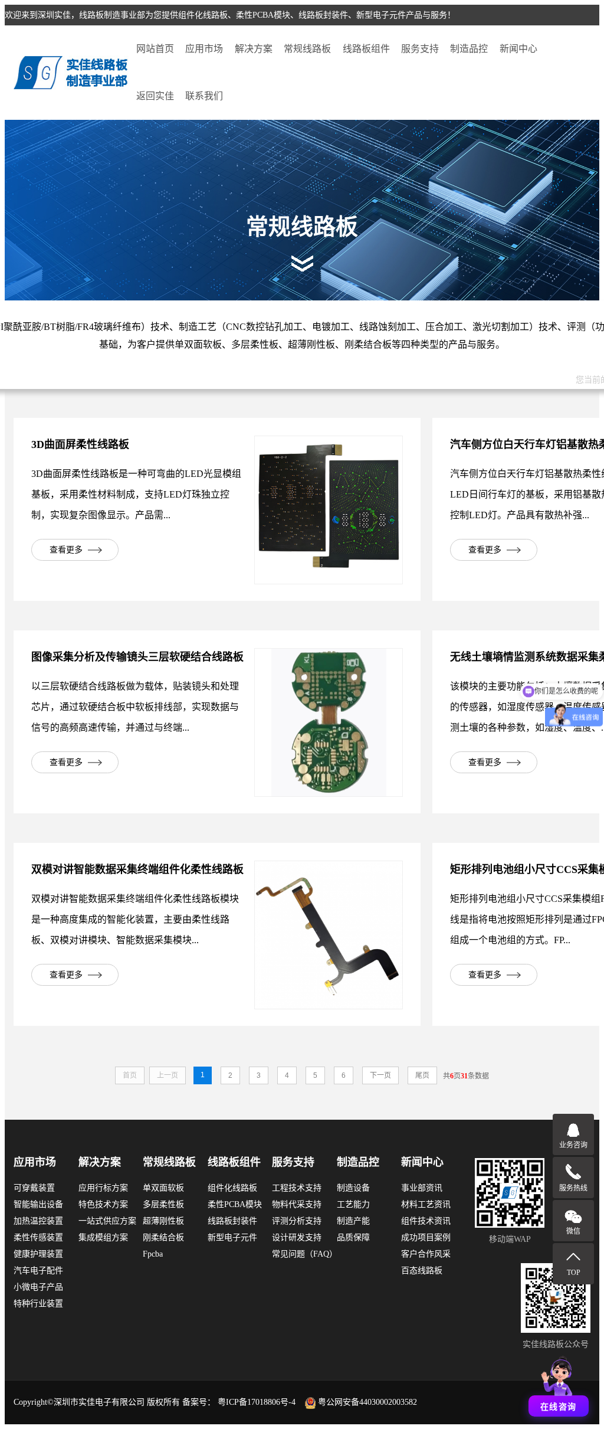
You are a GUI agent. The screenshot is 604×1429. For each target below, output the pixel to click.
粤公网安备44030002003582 (367, 1402)
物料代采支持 (296, 1204)
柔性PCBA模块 (235, 1204)
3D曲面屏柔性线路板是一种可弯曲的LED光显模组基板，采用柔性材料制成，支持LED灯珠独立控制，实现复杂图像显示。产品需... (136, 494)
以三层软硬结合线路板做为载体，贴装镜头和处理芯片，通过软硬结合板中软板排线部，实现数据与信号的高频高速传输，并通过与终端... (135, 707)
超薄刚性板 (163, 1221)
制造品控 (469, 49)
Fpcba (153, 1254)
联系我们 (204, 96)
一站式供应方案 (107, 1221)
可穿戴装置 (34, 1187)
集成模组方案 (103, 1237)
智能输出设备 (38, 1204)
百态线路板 (421, 1270)
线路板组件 (366, 49)
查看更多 (66, 549)
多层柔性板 (163, 1204)
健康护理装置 (38, 1254)
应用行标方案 (103, 1187)
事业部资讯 (421, 1187)
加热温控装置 (38, 1221)
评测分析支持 (296, 1221)
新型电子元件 (232, 1237)
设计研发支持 (296, 1237)
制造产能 (353, 1221)
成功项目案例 (426, 1237)
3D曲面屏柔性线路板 (80, 444)
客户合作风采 (426, 1254)
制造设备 (353, 1187)
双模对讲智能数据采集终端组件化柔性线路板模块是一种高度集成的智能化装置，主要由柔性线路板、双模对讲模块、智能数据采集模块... (135, 919)
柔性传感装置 (38, 1237)
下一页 (380, 1075)
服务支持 (420, 49)
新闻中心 (518, 49)
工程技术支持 (296, 1187)
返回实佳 (155, 96)
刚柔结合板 (163, 1237)
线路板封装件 (232, 1221)
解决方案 (254, 49)
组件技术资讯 (426, 1221)
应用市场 (204, 49)
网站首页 (155, 49)
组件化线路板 (232, 1187)
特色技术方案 (103, 1204)
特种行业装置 (38, 1303)
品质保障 (353, 1237)
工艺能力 (353, 1204)
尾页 (422, 1075)
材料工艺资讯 (426, 1204)
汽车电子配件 (38, 1270)
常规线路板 (307, 49)
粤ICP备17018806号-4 (257, 1402)
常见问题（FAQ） (304, 1254)
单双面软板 (163, 1187)
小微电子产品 (38, 1287)
